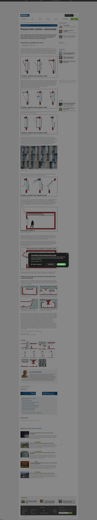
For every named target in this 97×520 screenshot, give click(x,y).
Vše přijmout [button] (61, 264)
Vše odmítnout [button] (51, 264)
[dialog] (48, 260)
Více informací (39, 259)
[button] (48, 261)
